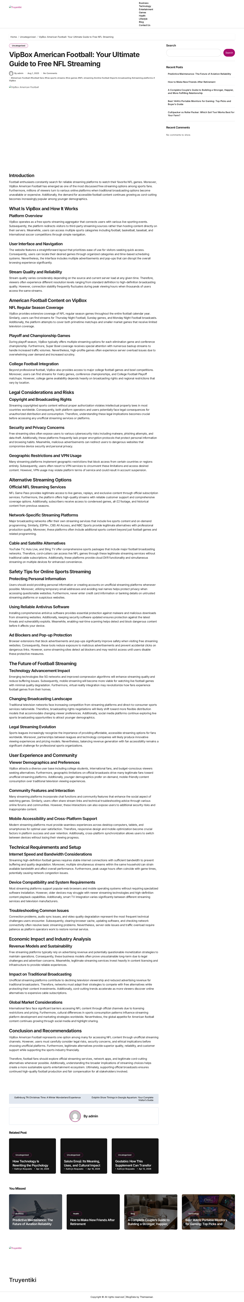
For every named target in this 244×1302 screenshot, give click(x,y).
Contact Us (144, 25)
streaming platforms (143, 78)
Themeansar (146, 1297)
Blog (141, 21)
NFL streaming (86, 78)
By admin (18, 73)
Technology (145, 6)
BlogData (131, 1297)
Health (142, 15)
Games (142, 12)
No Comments (50, 73)
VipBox (12, 80)
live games (72, 78)
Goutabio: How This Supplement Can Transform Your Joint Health (134, 1165)
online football (102, 78)
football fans (38, 78)
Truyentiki (22, 1279)
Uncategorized (18, 45)
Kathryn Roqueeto (23, 1169)
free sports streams (55, 78)
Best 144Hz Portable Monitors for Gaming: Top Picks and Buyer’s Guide (199, 103)
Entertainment (146, 9)
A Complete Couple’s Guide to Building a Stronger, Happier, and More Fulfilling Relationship (201, 91)
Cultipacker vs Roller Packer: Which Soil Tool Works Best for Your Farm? (201, 114)
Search (171, 45)
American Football (21, 78)
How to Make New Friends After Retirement (191, 81)
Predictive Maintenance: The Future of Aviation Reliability (199, 73)
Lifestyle (143, 18)
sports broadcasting (121, 78)
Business (143, 3)
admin (93, 1116)
